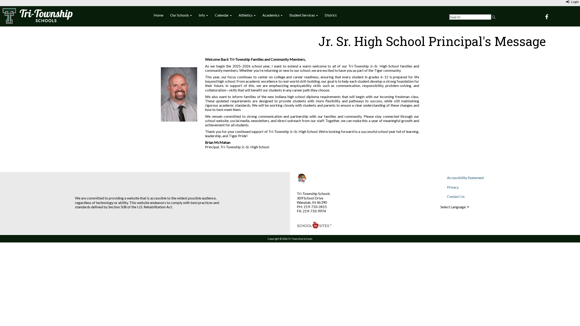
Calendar (222, 15)
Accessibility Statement (465, 177)
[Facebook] (547, 17)
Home (158, 15)
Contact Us (456, 196)
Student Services (302, 15)
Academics (271, 15)
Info (202, 15)
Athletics (246, 15)
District (331, 15)
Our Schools (180, 15)
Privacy (453, 187)
